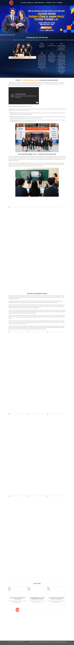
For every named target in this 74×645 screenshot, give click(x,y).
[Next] (65, 596)
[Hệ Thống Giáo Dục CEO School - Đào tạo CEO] (14, 2)
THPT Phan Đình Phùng (44, 642)
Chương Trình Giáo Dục (39, 2)
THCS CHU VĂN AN (36, 642)
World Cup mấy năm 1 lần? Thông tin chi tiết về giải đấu (19, 578)
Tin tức (54, 2)
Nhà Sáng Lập (29, 2)
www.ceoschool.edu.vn (16, 618)
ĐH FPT (49, 642)
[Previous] (8, 596)
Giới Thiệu (23, 2)
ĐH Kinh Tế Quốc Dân (55, 642)
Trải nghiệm (59, 2)
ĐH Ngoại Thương (62, 642)
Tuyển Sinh (48, 2)
